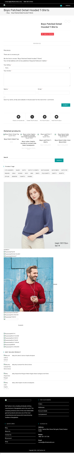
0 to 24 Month (9, 170)
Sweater (14, 176)
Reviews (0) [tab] (37, 43)
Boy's (24, 170)
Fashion (7, 173)
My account (8, 438)
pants (37, 173)
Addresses (41, 407)
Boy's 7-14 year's (33, 170)
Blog (6, 428)
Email (40, 89)
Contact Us (8, 434)
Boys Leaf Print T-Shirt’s (46, 141)
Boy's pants (55, 170)
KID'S (11, 142)
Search (6, 157)
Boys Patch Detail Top (11, 139)
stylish (7, 176)
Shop (6, 441)
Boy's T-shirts (43, 145)
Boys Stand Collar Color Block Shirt (63, 141)
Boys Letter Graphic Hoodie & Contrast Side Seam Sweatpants (28, 143)
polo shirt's (45, 173)
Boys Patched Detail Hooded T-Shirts (22, 13)
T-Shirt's (22, 176)
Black (18, 170)
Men (32, 173)
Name (6, 89)
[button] (47, 34)
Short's (61, 173)
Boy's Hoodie (25, 148)
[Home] (4, 13)
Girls (13, 173)
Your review (8, 71)
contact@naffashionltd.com (46, 442)
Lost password (42, 414)
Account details (42, 411)
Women (30, 176)
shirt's (54, 173)
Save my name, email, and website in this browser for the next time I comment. (29, 100)
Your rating (8, 65)
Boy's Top (64, 170)
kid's (26, 173)
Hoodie (20, 173)
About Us (7, 431)
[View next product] (69, 21)
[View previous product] (66, 21)
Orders (40, 404)
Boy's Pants (32, 148)
